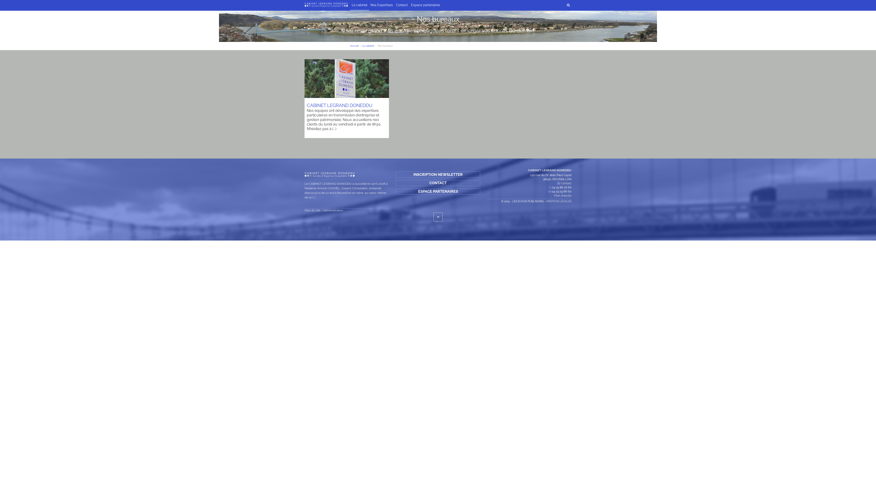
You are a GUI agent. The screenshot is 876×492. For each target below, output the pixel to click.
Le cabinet (360, 5)
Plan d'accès (562, 195)
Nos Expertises (381, 5)
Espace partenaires (425, 5)
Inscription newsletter (438, 174)
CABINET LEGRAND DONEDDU (339, 105)
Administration (333, 210)
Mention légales (558, 201)
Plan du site (313, 210)
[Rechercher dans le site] (568, 5)
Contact (402, 5)
